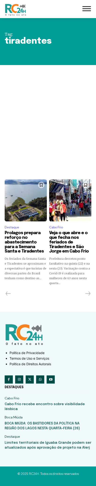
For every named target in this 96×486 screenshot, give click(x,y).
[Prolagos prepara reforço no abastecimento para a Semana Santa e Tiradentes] (26, 200)
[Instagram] (19, 379)
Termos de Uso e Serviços (29, 358)
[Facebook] (9, 379)
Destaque (12, 227)
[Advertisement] (48, 115)
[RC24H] (16, 9)
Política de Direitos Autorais (30, 364)
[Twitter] (30, 379)
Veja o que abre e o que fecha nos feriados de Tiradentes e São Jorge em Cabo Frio (69, 242)
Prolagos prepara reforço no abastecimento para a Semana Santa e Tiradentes (24, 242)
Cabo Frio (56, 227)
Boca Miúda (14, 417)
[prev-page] (8, 293)
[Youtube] (51, 379)
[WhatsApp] (40, 379)
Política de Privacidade (27, 353)
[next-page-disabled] (87, 293)
